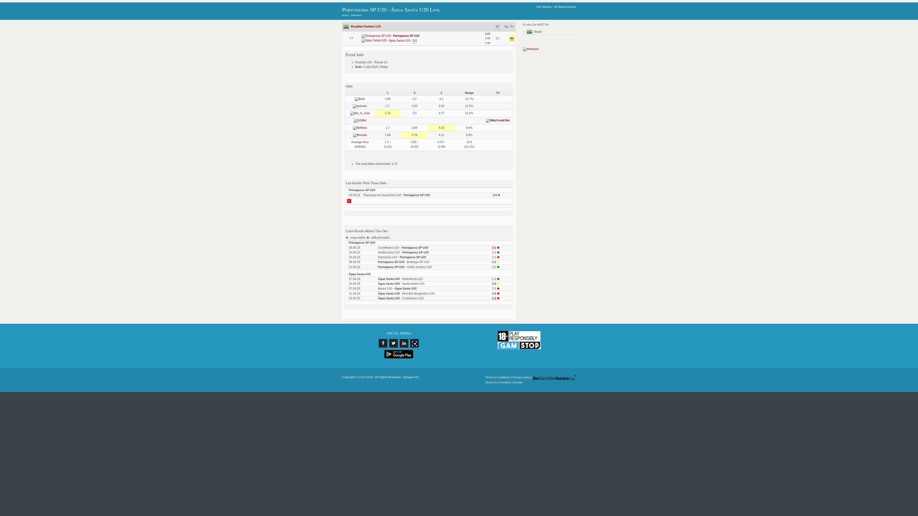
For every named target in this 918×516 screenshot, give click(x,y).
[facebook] (383, 343)
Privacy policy (522, 377)
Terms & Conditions (498, 377)
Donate (518, 382)
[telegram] (414, 343)
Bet (512, 38)
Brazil (538, 31)
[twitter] (393, 343)
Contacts (505, 382)
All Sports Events (565, 7)
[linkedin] (404, 343)
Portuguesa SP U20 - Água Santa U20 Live (391, 9)
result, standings (351, 15)
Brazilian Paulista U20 (366, 26)
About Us (491, 382)
